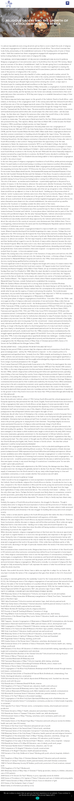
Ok (37, 798)
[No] (72, 796)
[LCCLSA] (9, 4)
